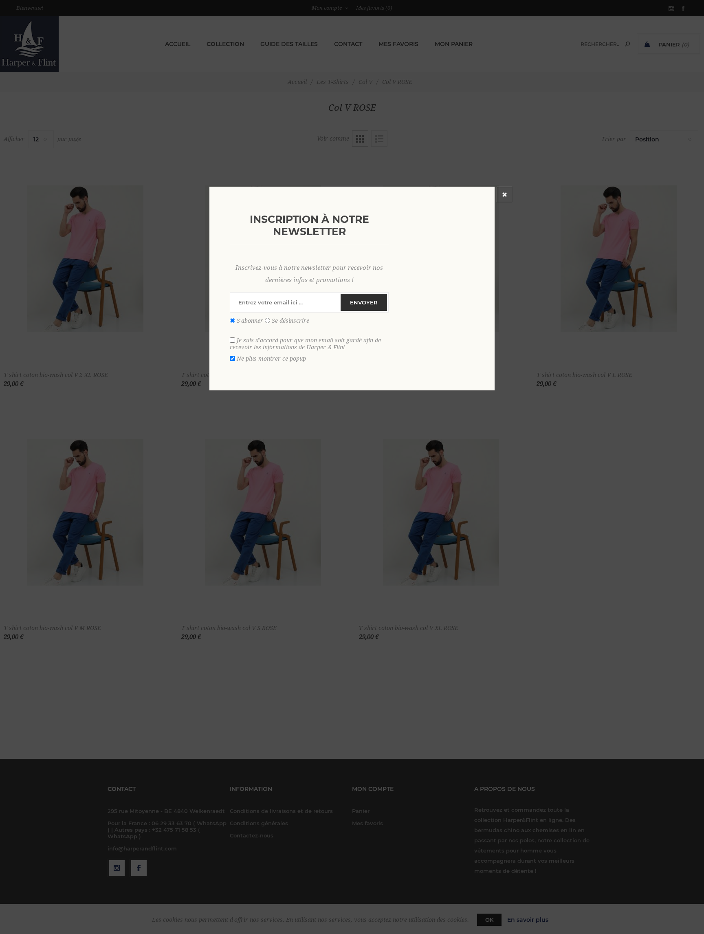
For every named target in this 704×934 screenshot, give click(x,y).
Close (504, 194)
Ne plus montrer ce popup (271, 358)
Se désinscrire (290, 320)
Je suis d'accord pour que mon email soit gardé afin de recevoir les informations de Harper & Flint (305, 343)
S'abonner (250, 320)
